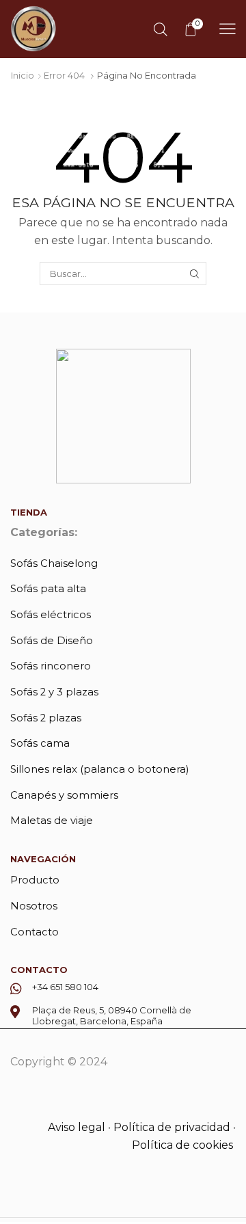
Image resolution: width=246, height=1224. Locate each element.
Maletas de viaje (51, 820)
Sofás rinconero (50, 666)
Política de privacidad (171, 1127)
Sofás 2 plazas (45, 718)
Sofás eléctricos (50, 615)
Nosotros (33, 906)
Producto (34, 880)
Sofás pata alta (48, 589)
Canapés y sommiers (64, 795)
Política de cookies (184, 1145)
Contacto (34, 932)
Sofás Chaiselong (54, 563)
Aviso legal (76, 1127)
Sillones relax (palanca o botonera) (99, 769)
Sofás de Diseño (51, 641)
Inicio (22, 75)
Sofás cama (40, 743)
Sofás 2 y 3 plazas (54, 692)
